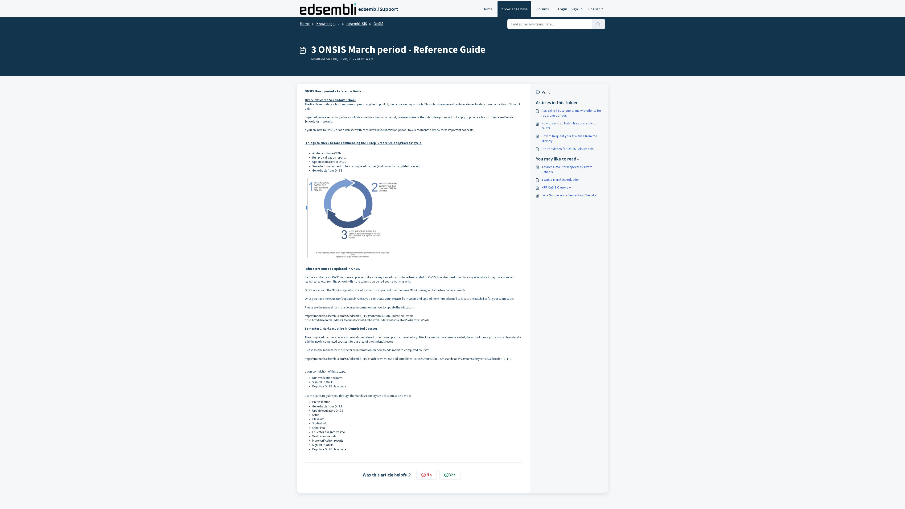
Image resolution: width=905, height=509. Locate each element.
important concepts (460, 130)
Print (546, 92)
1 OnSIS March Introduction (561, 179)
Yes (452, 474)
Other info (318, 428)
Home (487, 9)
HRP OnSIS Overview (556, 187)
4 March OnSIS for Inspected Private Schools (567, 169)
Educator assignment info (328, 432)
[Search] (598, 24)
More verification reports (327, 441)
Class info (318, 419)
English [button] (594, 9)
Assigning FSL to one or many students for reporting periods (571, 113)
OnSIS (378, 23)
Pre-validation (321, 402)
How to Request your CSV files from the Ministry (569, 138)
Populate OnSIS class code (329, 449)
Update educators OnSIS (327, 411)
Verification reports (324, 436)
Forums (543, 9)
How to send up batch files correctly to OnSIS (569, 125)
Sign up (577, 9)
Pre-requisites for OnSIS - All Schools (568, 149)
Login (562, 9)
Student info (320, 423)
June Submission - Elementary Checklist (569, 195)
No (429, 474)
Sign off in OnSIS (322, 445)
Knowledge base (514, 9)
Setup (315, 415)
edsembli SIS (356, 23)
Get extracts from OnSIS (327, 406)
